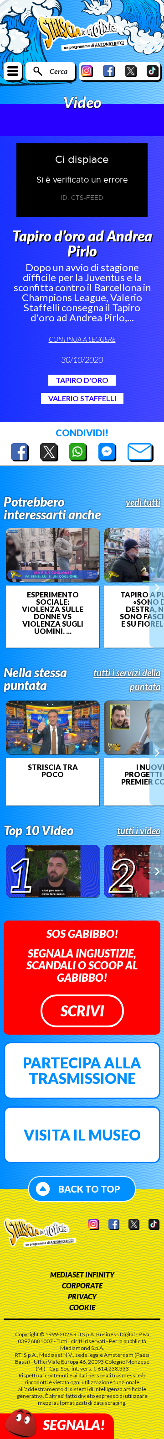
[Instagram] (87, 71)
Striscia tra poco (53, 771)
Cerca (58, 71)
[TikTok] (153, 71)
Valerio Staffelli (82, 398)
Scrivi (82, 1011)
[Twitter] (131, 71)
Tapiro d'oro (82, 380)
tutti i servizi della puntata (126, 679)
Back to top (89, 1188)
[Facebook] (109, 71)
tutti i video (138, 830)
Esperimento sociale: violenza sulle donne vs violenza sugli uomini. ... (52, 613)
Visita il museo (82, 1135)
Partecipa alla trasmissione (82, 1070)
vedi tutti (143, 502)
